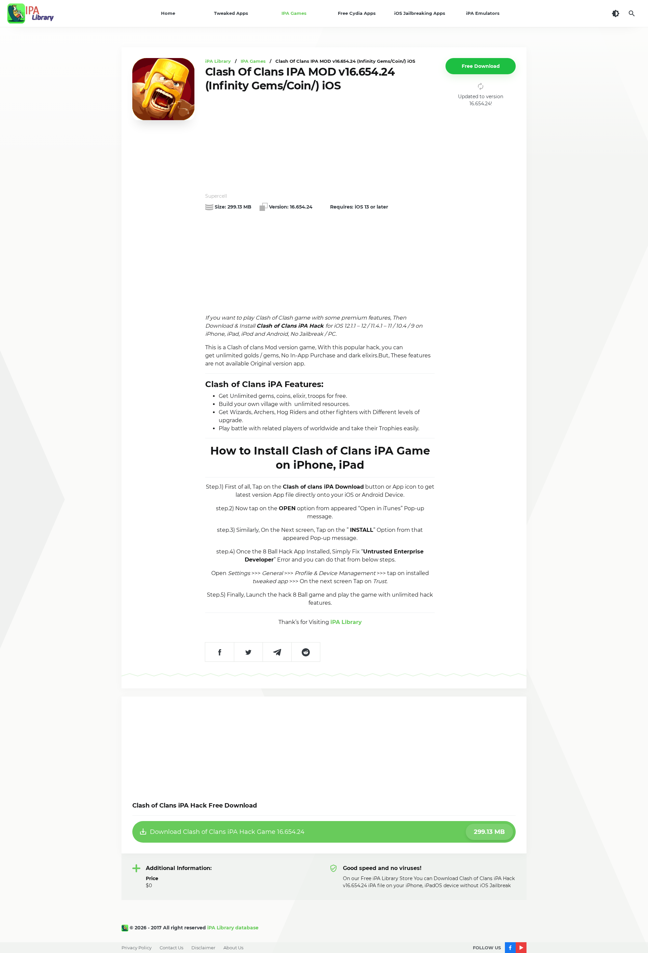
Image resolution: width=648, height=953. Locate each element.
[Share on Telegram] (277, 652)
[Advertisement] (320, 143)
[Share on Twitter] (248, 652)
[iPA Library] (126, 928)
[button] (481, 66)
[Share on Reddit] (305, 652)
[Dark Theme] (616, 13)
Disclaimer (203, 947)
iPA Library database (233, 928)
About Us (233, 947)
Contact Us (171, 947)
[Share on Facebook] (219, 652)
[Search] (632, 13)
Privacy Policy (137, 947)
